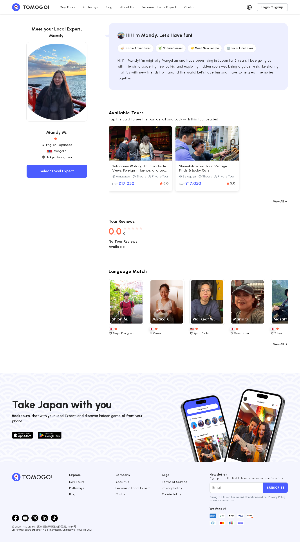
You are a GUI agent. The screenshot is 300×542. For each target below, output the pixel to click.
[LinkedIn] (44, 518)
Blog (72, 494)
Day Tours (76, 482)
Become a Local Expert (133, 488)
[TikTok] (54, 518)
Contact (122, 494)
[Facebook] (15, 518)
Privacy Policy (172, 488)
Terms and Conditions (244, 497)
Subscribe (275, 487)
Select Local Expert (57, 171)
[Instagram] (34, 518)
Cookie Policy (171, 494)
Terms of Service (175, 482)
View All (278, 201)
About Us (122, 482)
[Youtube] (25, 518)
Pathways (76, 488)
